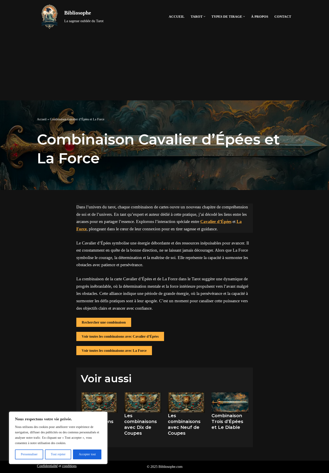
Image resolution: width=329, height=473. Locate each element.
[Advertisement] (164, 66)
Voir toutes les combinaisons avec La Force (114, 350)
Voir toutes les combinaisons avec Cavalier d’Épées (120, 336)
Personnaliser (29, 454)
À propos (259, 16)
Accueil (176, 16)
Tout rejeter (58, 454)
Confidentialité (47, 466)
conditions (69, 466)
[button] (204, 16)
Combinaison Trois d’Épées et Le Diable (227, 421)
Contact (282, 16)
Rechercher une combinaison (104, 322)
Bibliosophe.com (170, 467)
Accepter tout (87, 454)
